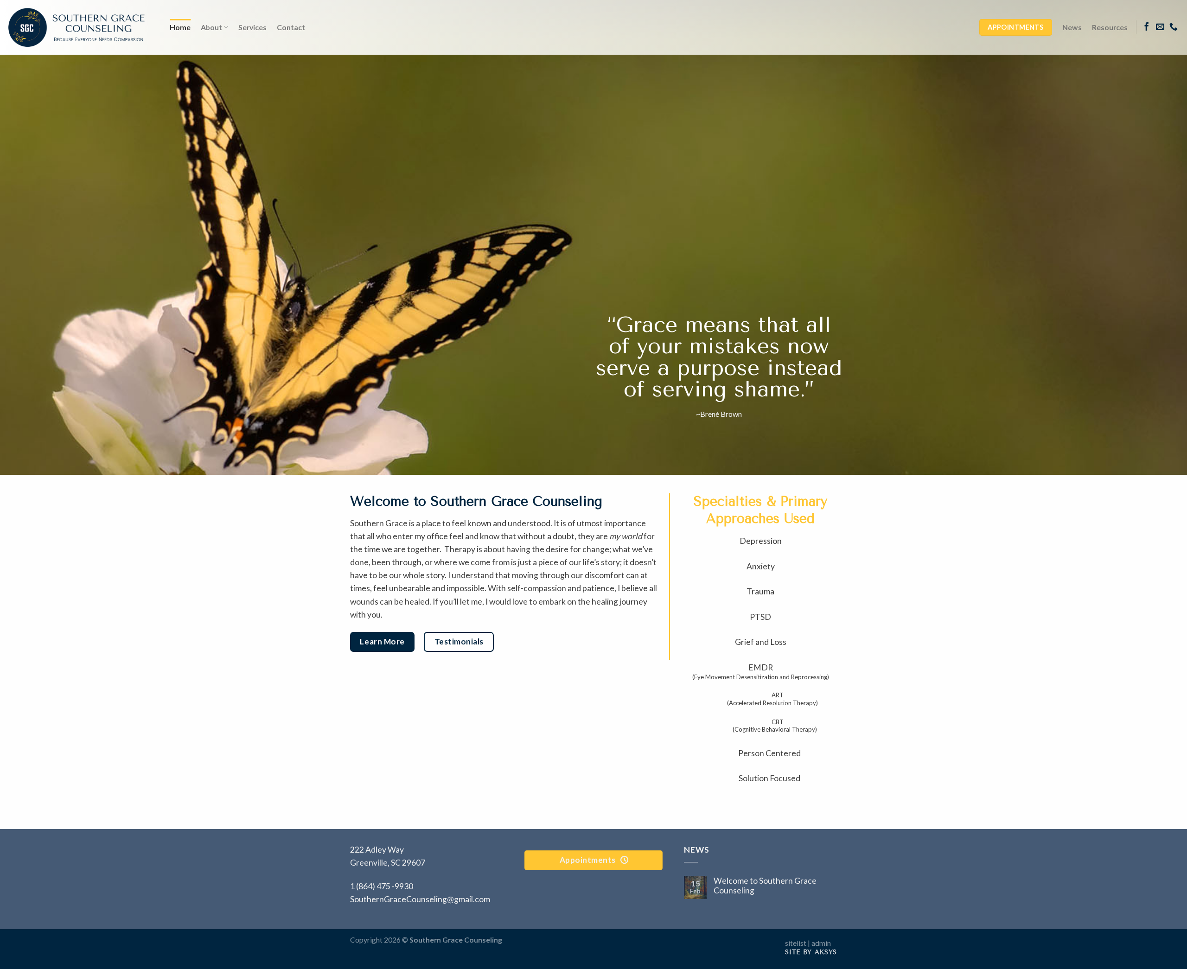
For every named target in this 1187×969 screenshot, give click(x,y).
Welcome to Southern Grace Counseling (765, 885)
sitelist (795, 942)
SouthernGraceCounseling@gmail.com (420, 899)
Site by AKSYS (811, 952)
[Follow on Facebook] (1146, 27)
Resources (1110, 27)
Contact (291, 27)
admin (821, 942)
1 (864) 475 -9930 (381, 886)
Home (180, 27)
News (1072, 27)
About (211, 27)
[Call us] (1173, 27)
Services (252, 27)
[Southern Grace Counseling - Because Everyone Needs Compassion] (76, 27)
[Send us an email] (1160, 27)
